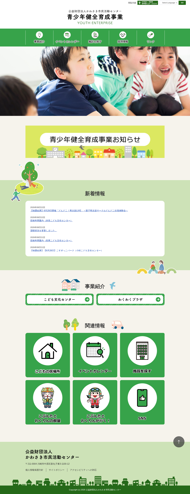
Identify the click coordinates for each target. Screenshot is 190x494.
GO (182, 3)
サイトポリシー (56, 470)
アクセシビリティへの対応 (83, 470)
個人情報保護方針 (34, 470)
